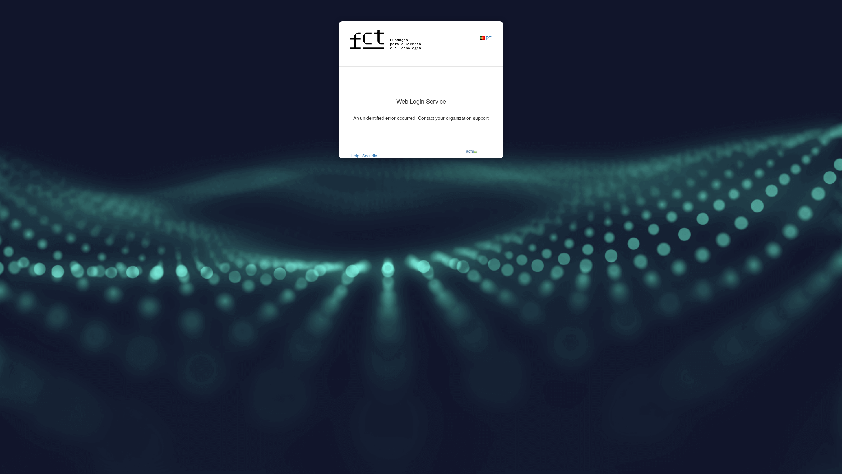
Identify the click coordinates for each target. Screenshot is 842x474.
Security (369, 155)
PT (489, 38)
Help (355, 155)
